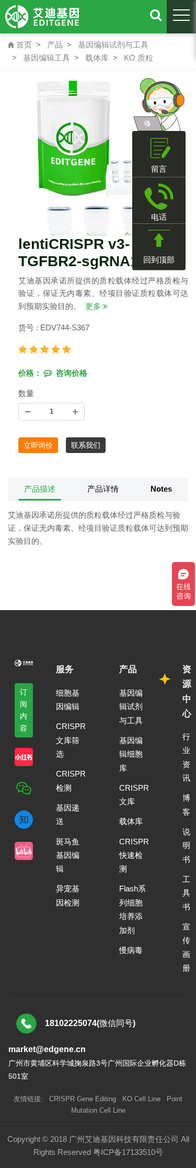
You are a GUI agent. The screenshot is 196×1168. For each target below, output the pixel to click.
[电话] (159, 196)
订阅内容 (24, 710)
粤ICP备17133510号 (128, 1152)
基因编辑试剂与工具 (113, 44)
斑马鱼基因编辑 (67, 855)
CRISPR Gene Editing (82, 1099)
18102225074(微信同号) (90, 1023)
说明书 (186, 845)
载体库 (97, 57)
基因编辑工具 (46, 57)
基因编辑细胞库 (131, 754)
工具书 (186, 893)
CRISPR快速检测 (134, 855)
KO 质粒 (138, 57)
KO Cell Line (141, 1099)
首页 (20, 44)
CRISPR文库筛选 (71, 740)
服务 (65, 669)
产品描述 (39, 488)
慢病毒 (131, 950)
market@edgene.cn (47, 1049)
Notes (161, 488)
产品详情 (103, 488)
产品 (55, 44)
